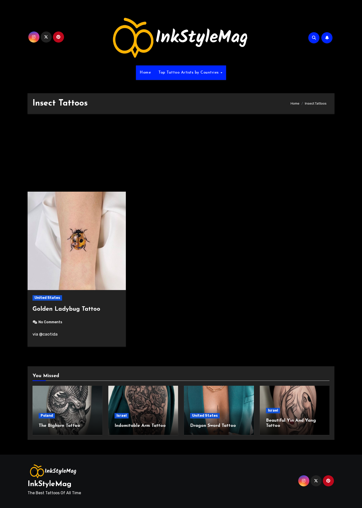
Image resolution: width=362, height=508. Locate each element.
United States (47, 298)
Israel (121, 416)
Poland (47, 416)
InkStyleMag (49, 484)
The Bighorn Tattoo (59, 426)
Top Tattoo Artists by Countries (189, 73)
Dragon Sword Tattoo (213, 426)
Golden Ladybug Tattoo (66, 309)
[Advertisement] (181, 155)
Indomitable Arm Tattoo (140, 426)
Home (145, 73)
